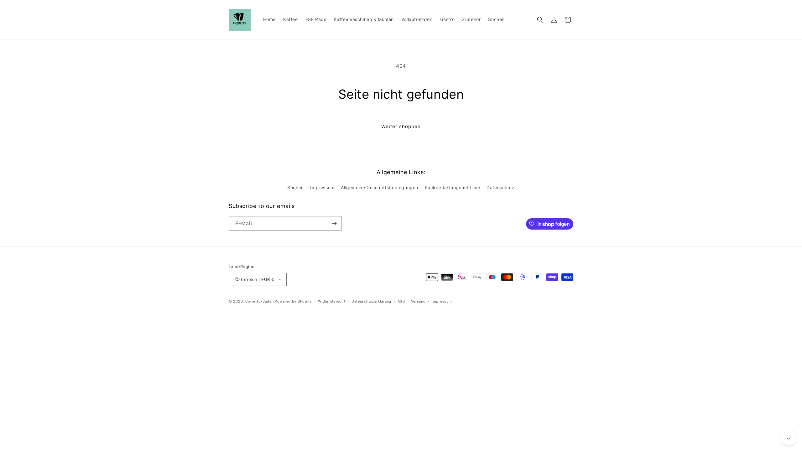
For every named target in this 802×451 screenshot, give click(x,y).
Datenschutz (501, 187)
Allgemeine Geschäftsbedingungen (379, 187)
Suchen (295, 187)
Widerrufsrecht (331, 301)
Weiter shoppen (401, 126)
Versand (418, 301)
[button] (540, 20)
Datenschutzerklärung (371, 301)
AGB (401, 301)
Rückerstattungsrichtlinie (452, 187)
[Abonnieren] (334, 223)
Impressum (322, 187)
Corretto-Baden (259, 301)
